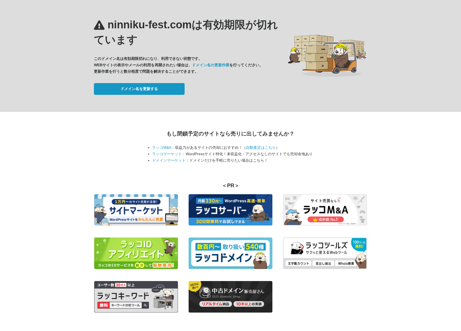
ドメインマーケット (169, 160)
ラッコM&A (161, 147)
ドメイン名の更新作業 (210, 65)
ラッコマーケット (167, 154)
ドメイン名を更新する (139, 89)
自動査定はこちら (261, 147)
